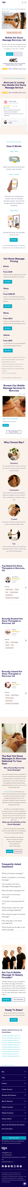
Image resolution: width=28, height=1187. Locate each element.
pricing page (7, 373)
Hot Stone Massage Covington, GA (11, 1049)
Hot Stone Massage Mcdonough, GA (11, 1042)
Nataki (14, 682)
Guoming (15, 577)
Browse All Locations (7, 1065)
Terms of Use (7, 1143)
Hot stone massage (9, 792)
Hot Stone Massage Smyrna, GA (10, 1051)
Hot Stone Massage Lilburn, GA (10, 1054)
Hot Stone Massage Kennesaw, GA (11, 1047)
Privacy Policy (17, 1143)
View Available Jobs (18, 999)
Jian (10, 128)
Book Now (9, 54)
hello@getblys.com (7, 1153)
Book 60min (8, 281)
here (24, 248)
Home (3, 9)
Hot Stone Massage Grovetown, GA (11, 1038)
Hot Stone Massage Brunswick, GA (11, 1036)
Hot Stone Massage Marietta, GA (10, 1040)
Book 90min (8, 328)
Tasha (14, 629)
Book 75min (8, 306)
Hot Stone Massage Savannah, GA (11, 1056)
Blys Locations (10, 9)
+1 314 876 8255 (7, 1155)
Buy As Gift (18, 54)
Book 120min (8, 350)
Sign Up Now (6, 999)
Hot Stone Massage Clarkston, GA (11, 1045)
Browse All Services (13, 432)
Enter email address (7, 1129)
